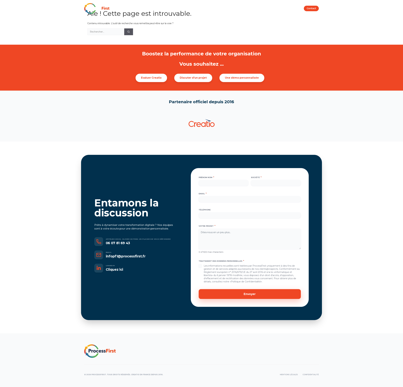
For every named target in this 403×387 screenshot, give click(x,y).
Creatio (215, 8)
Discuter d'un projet (193, 77)
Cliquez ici (114, 269)
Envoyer (250, 294)
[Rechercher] (128, 31)
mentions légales (289, 375)
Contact (311, 8)
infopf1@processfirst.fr (126, 256)
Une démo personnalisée (242, 77)
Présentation (177, 8)
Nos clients (231, 8)
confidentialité (311, 375)
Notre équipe (197, 8)
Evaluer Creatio (151, 77)
